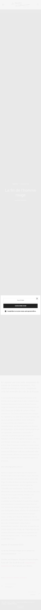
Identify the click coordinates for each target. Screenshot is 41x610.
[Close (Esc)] (37, 298)
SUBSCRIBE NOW (20, 306)
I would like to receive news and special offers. (21, 311)
